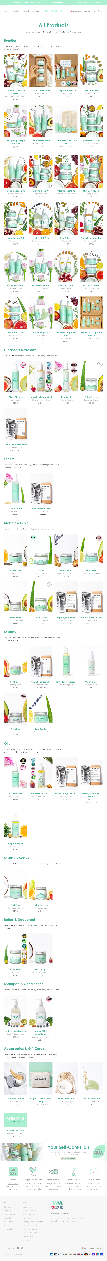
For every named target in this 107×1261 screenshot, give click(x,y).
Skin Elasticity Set (91, 191)
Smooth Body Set (16, 238)
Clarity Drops (91, 682)
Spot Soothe (41, 729)
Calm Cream (41, 617)
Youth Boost (15, 682)
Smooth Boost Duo (91, 285)
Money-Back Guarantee (33, 1222)
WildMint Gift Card (15, 1130)
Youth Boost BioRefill (40, 682)
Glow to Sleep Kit (41, 191)
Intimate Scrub (41, 905)
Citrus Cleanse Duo (15, 191)
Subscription (9, 1229)
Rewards (26, 11)
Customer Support (30, 1214)
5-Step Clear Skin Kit (66, 90)
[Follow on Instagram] (9, 1248)
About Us (15, 11)
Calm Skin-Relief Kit (41, 90)
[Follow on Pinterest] (14, 1248)
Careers (26, 1240)
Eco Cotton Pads (66, 1098)
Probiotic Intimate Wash (41, 397)
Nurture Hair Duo (41, 238)
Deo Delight (41, 969)
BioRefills (7, 1218)
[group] (53, 1152)
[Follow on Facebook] (5, 1248)
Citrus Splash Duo (15, 285)
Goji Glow (15, 905)
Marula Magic (15, 793)
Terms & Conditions (31, 1233)
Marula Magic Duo (41, 285)
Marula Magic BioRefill (66, 793)
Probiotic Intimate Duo (91, 238)
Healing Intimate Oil (40, 793)
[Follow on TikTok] (22, 1248)
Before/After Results (31, 1211)
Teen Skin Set (66, 238)
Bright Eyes (91, 570)
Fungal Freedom (16, 843)
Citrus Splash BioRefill (41, 508)
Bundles (7, 1225)
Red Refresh (15, 617)
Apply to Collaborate (32, 1229)
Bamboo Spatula (16, 1098)
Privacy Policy (29, 1236)
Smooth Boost (15, 570)
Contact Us (28, 1218)
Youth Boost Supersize (66, 682)
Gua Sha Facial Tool (91, 1098)
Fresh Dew (16, 729)
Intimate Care (9, 1214)
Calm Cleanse (91, 397)
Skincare (7, 1207)
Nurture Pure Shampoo (15, 1031)
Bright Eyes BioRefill (66, 617)
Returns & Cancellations (33, 1225)
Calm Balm (15, 969)
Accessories (9, 1222)
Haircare (7, 1211)
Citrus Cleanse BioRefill (16, 444)
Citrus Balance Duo (41, 140)
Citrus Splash (16, 508)
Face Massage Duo (41, 332)
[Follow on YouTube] (18, 1248)
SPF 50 (41, 570)
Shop (6, 11)
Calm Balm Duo (91, 90)
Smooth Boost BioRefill (91, 617)
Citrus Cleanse (16, 397)
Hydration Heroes (91, 140)
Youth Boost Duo (15, 332)
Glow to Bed (66, 570)
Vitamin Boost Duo (66, 191)
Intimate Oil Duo (66, 285)
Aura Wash (66, 397)
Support (36, 11)
